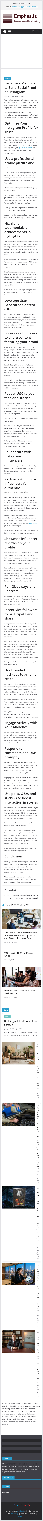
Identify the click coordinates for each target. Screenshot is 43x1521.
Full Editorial (21, 1029)
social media (32, 523)
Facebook (5, 1493)
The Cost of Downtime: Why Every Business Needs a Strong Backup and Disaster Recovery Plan (20, 935)
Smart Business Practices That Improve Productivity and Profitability (38, 1289)
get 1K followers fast (26, 148)
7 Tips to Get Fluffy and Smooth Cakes (19, 954)
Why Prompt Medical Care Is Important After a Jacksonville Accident (38, 1357)
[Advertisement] (21, 51)
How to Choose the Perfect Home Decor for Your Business (38, 1065)
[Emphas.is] (4, 31)
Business (7, 1016)
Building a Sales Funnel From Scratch (21, 1022)
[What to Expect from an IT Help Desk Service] (21, 969)
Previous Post (10, 890)
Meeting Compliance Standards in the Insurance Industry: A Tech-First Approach (20, 896)
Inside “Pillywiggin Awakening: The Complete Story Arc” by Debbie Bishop (38, 1217)
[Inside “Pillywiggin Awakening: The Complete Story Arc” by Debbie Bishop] (18, 1223)
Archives (7, 78)
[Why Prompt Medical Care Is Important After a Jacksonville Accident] (18, 1364)
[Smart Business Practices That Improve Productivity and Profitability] (18, 1296)
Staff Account (10, 96)
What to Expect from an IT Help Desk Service (19, 992)
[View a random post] (38, 31)
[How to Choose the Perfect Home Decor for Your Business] (18, 1072)
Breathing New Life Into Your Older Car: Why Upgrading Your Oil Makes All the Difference (38, 1137)
